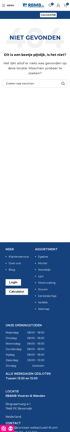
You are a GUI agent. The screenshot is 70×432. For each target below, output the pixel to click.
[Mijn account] (58, 5)
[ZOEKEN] (63, 83)
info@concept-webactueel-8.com (33, 427)
